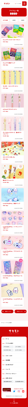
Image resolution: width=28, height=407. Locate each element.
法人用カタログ (9, 364)
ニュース (8, 369)
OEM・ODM (9, 355)
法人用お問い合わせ (19, 381)
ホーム (2, 322)
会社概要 (8, 360)
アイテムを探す (9, 322)
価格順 (22, 20)
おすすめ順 (5, 20)
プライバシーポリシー (11, 373)
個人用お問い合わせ (8, 381)
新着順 (14, 20)
